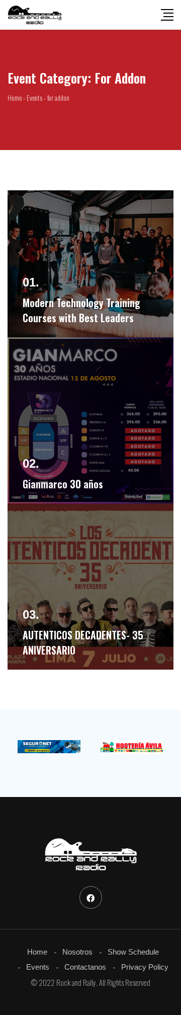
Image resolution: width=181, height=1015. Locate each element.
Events (37, 967)
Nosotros (77, 952)
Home (37, 952)
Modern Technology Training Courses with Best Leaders (81, 310)
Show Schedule (133, 952)
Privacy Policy (144, 967)
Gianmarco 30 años (63, 483)
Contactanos (85, 967)
